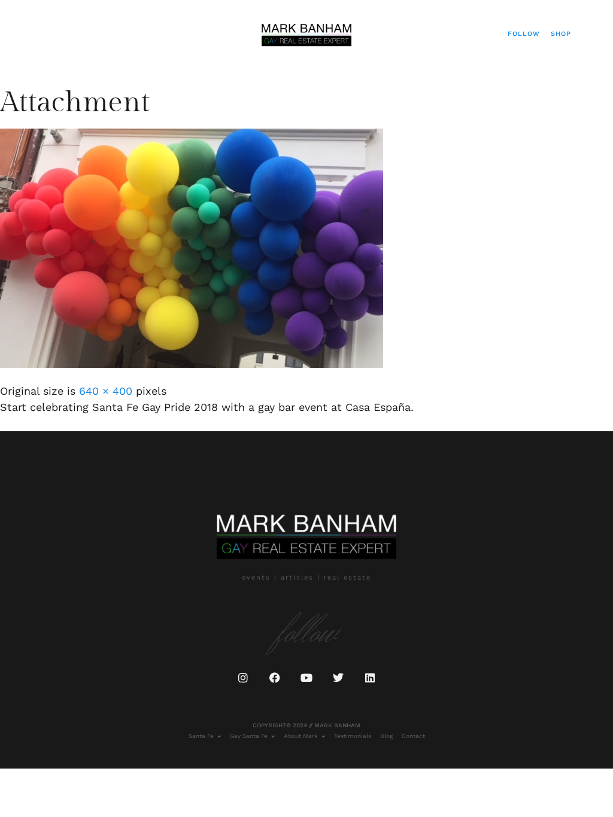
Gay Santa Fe (249, 736)
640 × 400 (105, 391)
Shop (561, 34)
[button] (28, 33)
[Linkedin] (370, 677)
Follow (524, 34)
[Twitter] (338, 677)
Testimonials (352, 736)
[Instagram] (243, 677)
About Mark (301, 736)
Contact (413, 736)
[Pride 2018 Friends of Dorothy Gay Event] (191, 364)
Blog (386, 736)
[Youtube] (306, 677)
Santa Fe (201, 736)
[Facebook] (274, 677)
